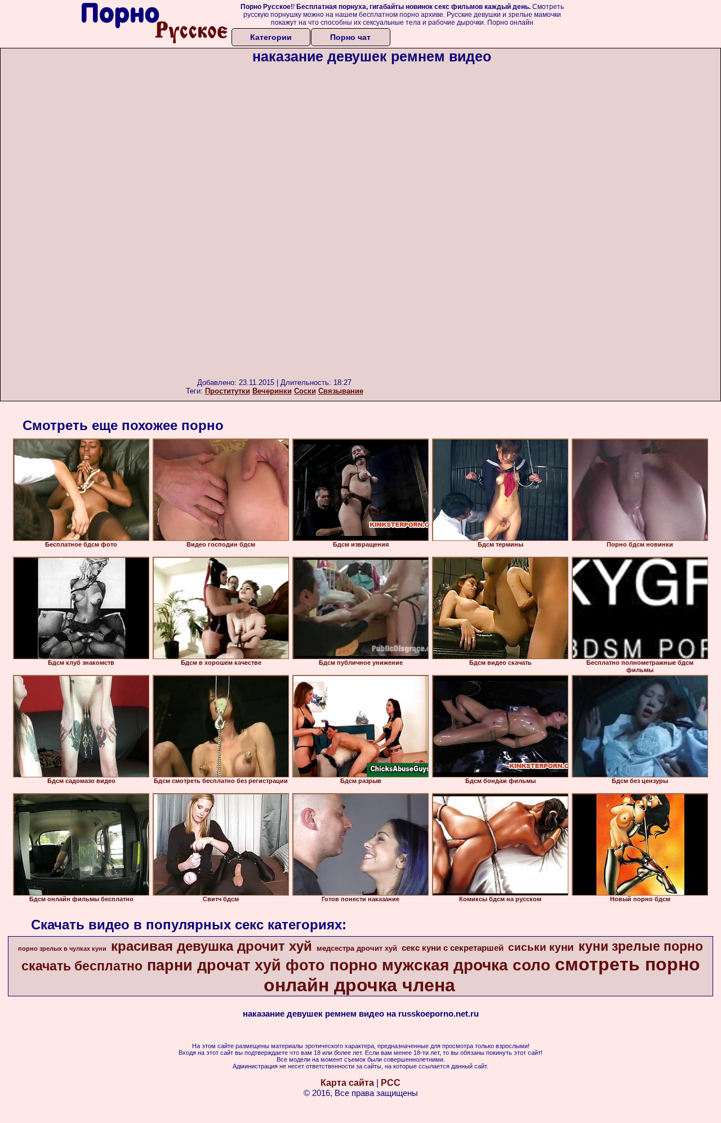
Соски (305, 391)
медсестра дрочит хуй (357, 948)
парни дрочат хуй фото (236, 965)
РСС (390, 1083)
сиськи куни (541, 947)
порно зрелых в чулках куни (62, 948)
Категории (271, 37)
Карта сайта (347, 1083)
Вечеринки (272, 391)
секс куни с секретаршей (453, 947)
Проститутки (227, 391)
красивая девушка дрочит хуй (211, 946)
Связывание (340, 391)
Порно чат (350, 37)
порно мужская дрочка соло (440, 965)
